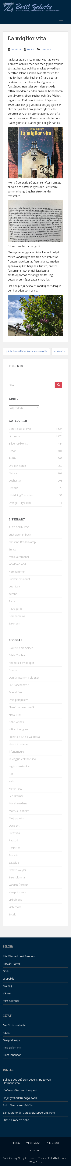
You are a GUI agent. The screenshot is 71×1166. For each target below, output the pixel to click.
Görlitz (7, 971)
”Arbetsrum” (33, 1143)
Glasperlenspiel (12, 1040)
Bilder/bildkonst (18, 443)
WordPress (35, 1162)
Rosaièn (14, 855)
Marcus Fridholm (19, 811)
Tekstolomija (17, 877)
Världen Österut (18, 885)
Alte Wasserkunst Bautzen (19, 956)
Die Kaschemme (19, 685)
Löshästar (15, 480)
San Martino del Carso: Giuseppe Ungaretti (29, 1112)
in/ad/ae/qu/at (17, 564)
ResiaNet (14, 848)
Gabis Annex (16, 722)
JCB (11, 774)
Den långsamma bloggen (24, 677)
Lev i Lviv (14, 586)
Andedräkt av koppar (21, 663)
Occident (14, 825)
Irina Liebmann (12, 1047)
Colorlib (52, 1158)
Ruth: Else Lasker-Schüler (18, 1105)
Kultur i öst (15, 788)
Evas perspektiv (18, 700)
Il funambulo (16, 751)
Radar (12, 601)
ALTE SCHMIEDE (19, 527)
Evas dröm (15, 692)
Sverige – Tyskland (20, 503)
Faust (6, 1032)
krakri (12, 781)
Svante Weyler (17, 870)
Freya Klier (15, 714)
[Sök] (58, 385)
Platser (13, 473)
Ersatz (12, 549)
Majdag (7, 986)
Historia (13, 488)
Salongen (14, 623)
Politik (12, 458)
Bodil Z (30, 49)
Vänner (7, 993)
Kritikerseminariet (19, 579)
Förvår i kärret (11, 964)
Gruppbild (8, 978)
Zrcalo (12, 914)
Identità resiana (18, 744)
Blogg (16, 1143)
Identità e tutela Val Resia (24, 737)
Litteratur (46, 49)
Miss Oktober (11, 1001)
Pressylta (14, 833)
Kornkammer (17, 571)
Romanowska (17, 616)
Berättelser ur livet (20, 428)
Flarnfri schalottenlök (21, 707)
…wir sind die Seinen (21, 648)
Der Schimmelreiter (15, 1025)
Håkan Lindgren (18, 729)
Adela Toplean (17, 655)
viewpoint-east (18, 892)
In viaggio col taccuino (22, 759)
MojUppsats (16, 818)
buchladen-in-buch (20, 534)
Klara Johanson (12, 1055)
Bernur (13, 670)
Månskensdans (18, 803)
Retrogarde (16, 608)
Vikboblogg (15, 899)
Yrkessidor (53, 1143)
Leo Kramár (16, 796)
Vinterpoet (15, 907)
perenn (13, 594)
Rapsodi (14, 840)
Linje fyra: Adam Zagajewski (20, 1098)
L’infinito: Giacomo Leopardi (20, 1090)
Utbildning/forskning (21, 495)
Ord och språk (17, 466)
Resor (12, 451)
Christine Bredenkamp (22, 542)
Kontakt (35, 1150)
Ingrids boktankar (19, 766)
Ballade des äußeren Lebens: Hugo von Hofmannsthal (27, 1081)
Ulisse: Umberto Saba (16, 1120)
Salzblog (14, 862)
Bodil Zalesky (10, 1158)
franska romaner (19, 557)
